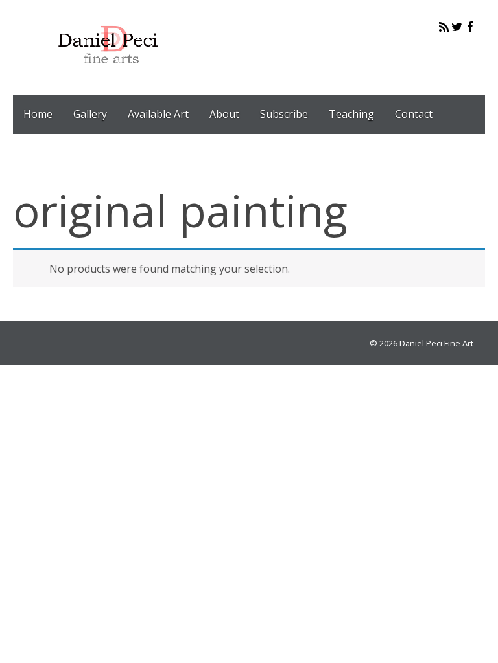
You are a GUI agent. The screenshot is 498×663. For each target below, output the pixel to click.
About (224, 114)
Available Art (158, 114)
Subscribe (284, 114)
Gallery (90, 114)
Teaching (351, 114)
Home (38, 114)
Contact (414, 114)
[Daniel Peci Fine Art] (108, 74)
